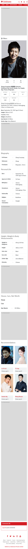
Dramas (20, 4)
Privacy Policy (19, 543)
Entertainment (13, 4)
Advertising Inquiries (20, 540)
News (7, 4)
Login (3, 527)
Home (3, 4)
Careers (13, 540)
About (4, 540)
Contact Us (9, 540)
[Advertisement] (14, 21)
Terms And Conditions (10, 543)
